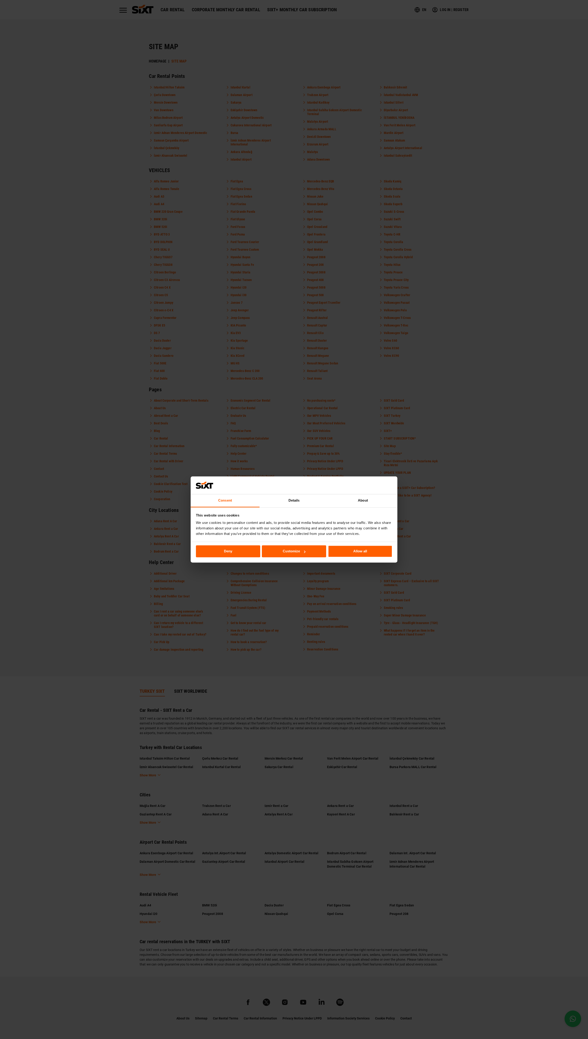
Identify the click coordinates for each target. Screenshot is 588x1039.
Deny (228, 551)
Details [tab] (294, 500)
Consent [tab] (225, 500)
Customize (291, 551)
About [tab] (363, 500)
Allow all (360, 551)
